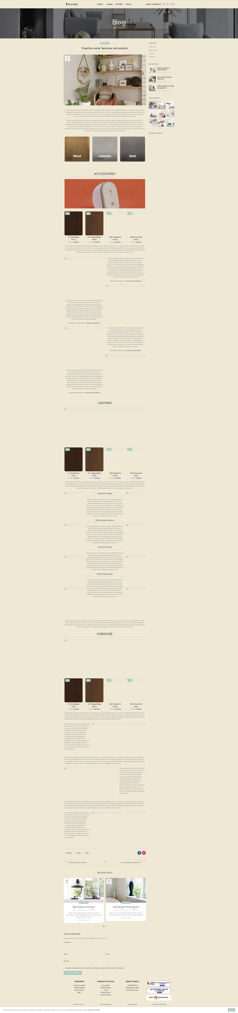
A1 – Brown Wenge (73, 237)
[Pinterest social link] (144, 853)
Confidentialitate (79, 987)
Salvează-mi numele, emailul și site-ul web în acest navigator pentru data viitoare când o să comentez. (95, 968)
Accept (231, 1010)
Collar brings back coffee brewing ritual (126, 907)
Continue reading (84, 920)
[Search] (164, 4)
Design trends (153, 50)
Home (114, 28)
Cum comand (106, 985)
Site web (66, 961)
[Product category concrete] (104, 149)
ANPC (79, 992)
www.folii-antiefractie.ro (159, 1004)
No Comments (168, 72)
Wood (94, 239)
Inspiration (152, 56)
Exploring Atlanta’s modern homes (84, 907)
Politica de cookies (94, 1010)
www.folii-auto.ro (132, 1004)
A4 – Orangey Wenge (94, 237)
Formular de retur (105, 995)
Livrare (106, 990)
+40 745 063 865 (132, 985)
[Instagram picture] (153, 105)
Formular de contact (132, 990)
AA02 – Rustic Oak (136, 237)
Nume (66, 954)
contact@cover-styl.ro (132, 987)
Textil (73, 239)
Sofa (87, 853)
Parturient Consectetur (92, 323)
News (79, 853)
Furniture (69, 853)
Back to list (105, 861)
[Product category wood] (77, 149)
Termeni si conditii (79, 985)
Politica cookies (79, 990)
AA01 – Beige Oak (115, 237)
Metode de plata (106, 987)
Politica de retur (106, 992)
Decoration (121, 28)
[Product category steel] (132, 149)
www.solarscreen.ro (105, 1004)
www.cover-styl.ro (78, 1004)
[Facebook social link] (139, 853)
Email (108, 954)
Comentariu (67, 942)
